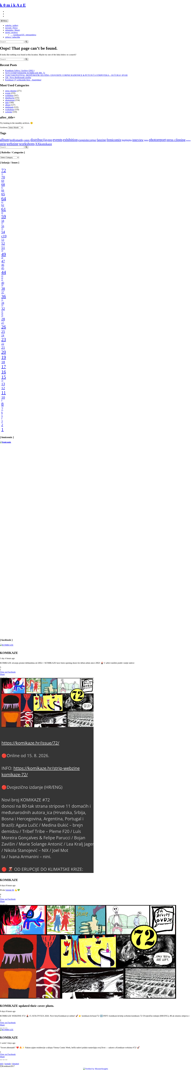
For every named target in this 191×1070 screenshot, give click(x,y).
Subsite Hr (9, 890)
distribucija (9, 98)
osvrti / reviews (11, 32)
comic (26, 140)
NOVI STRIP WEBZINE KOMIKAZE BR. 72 (25, 73)
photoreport (10, 100)
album (7, 105)
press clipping (11, 91)
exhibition (9, 95)
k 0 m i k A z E (13, 5)
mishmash (9, 107)
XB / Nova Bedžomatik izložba (18, 77)
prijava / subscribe (12, 37)
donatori (15, 1064)
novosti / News (11, 28)
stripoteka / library (12, 30)
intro (146, 140)
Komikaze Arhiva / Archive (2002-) (19, 70)
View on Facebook (8, 672)
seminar (188, 140)
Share (2, 674)
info (1, 1064)
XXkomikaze (43, 144)
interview (138, 140)
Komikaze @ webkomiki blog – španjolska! (23, 80)
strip (7, 102)
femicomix (114, 140)
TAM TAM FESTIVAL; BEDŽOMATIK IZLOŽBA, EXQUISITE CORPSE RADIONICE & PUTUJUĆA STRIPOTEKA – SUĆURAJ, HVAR (66, 75)
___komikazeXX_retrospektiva (23, 35)
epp (49, 140)
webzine (8, 112)
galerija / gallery (11, 25)
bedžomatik (16, 140)
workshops (9, 109)
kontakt (8, 1064)
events (7, 93)
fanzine (101, 140)
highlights (127, 140)
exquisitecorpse (87, 140)
